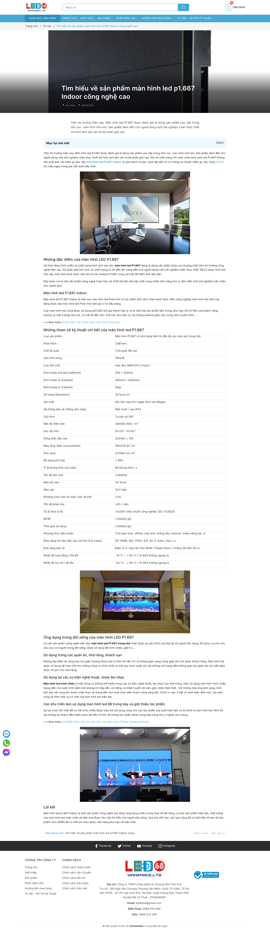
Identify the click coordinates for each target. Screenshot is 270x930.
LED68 (220, 162)
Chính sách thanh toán (76, 867)
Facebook (104, 845)
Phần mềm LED (126, 18)
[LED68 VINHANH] (36, 7)
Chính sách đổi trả (73, 878)
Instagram (168, 845)
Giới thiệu (87, 18)
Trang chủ (69, 18)
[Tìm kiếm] (183, 7)
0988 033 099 (148, 914)
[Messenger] (6, 752)
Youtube (146, 845)
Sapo (164, 926)
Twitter (126, 845)
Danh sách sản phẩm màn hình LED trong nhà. (91, 322)
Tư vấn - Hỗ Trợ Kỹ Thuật (194, 18)
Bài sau (217, 833)
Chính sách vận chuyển (76, 872)
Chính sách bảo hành (75, 883)
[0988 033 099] (6, 743)
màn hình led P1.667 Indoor (104, 162)
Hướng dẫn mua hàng (156, 18)
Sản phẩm (104, 18)
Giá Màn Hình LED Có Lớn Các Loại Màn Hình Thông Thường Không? (106, 721)
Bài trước (202, 833)
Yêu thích (238, 6)
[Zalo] (6, 734)
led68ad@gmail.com (148, 903)
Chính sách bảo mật (74, 888)
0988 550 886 (152, 908)
